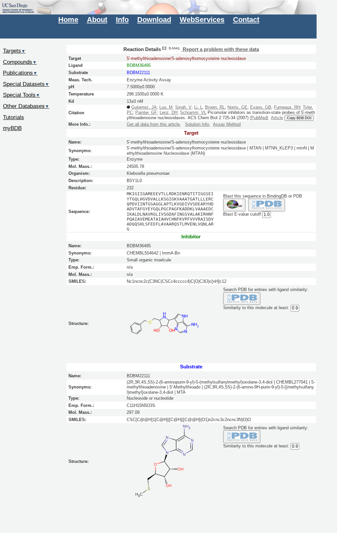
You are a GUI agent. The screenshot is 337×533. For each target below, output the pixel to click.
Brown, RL (215, 107)
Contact (246, 19)
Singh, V (183, 107)
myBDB (12, 128)
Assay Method (227, 124)
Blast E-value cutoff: (242, 214)
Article (277, 117)
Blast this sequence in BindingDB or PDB (262, 196)
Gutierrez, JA (144, 107)
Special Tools (21, 95)
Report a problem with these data (220, 49)
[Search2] (266, 205)
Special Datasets (26, 84)
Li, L (198, 107)
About (97, 19)
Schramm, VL (193, 112)
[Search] (241, 298)
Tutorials (13, 117)
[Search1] (234, 205)
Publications (20, 72)
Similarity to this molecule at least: (256, 308)
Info (122, 19)
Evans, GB (260, 107)
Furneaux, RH (287, 107)
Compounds (20, 62)
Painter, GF (146, 112)
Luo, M (165, 107)
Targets (14, 50)
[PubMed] (259, 117)
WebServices (202, 19)
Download (154, 19)
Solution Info (197, 124)
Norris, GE (237, 107)
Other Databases (26, 106)
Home (68, 19)
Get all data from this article (153, 124)
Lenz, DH (168, 112)
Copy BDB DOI (299, 118)
